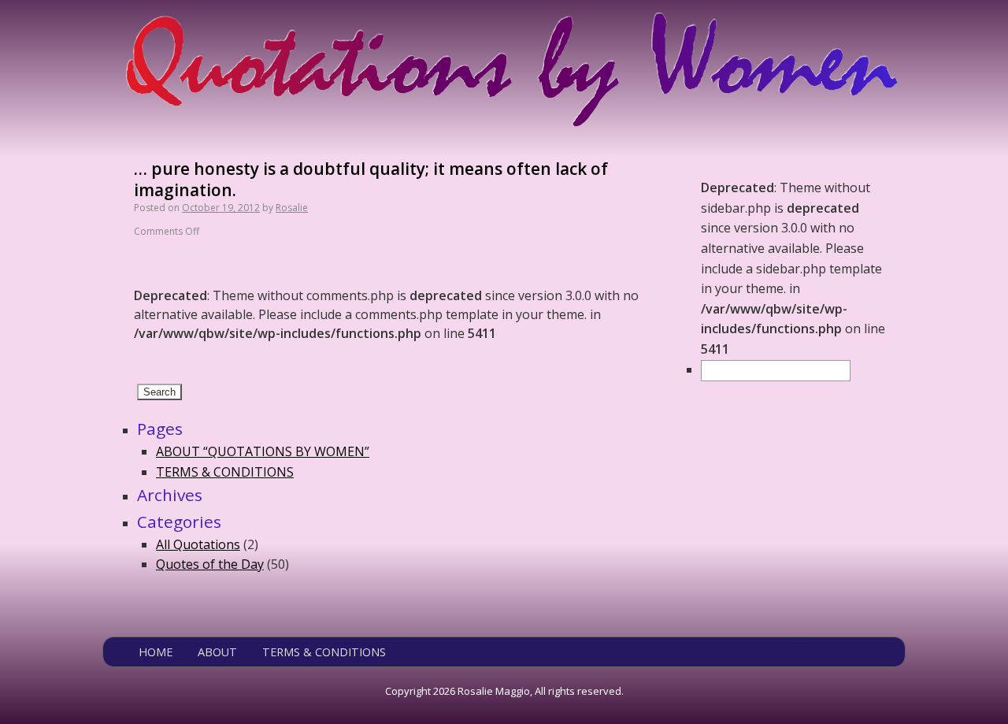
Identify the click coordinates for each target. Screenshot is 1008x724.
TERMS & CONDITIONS (225, 472)
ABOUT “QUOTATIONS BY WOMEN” (262, 451)
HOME (155, 651)
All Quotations (198, 544)
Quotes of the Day (210, 564)
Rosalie (292, 207)
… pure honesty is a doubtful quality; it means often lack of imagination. (371, 179)
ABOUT (217, 651)
